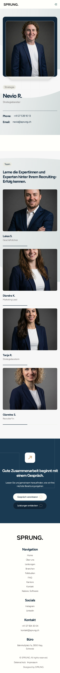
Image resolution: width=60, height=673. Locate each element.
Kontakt (30, 586)
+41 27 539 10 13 (22, 115)
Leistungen (30, 564)
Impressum (32, 662)
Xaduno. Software (30, 591)
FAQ (30, 577)
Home (30, 555)
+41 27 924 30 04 (30, 625)
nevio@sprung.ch (22, 121)
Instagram (29, 606)
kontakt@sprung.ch (30, 630)
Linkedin (30, 610)
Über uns (30, 559)
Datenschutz (20, 662)
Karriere (30, 582)
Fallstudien (30, 573)
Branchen (30, 568)
